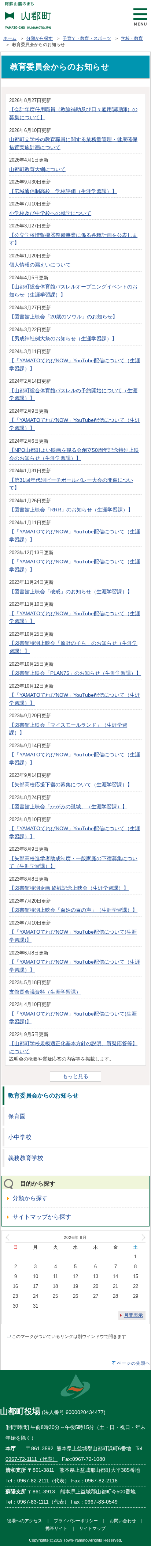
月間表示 (133, 1315)
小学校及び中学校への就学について (50, 213)
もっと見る (75, 1076)
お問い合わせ (123, 1520)
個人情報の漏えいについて (40, 265)
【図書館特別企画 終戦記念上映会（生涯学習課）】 (69, 888)
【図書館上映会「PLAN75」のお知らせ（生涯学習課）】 (75, 673)
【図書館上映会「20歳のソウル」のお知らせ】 (63, 317)
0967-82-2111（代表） (43, 1480)
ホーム (9, 38)
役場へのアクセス (24, 1520)
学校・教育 (132, 38)
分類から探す (39, 38)
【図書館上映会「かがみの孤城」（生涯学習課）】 (68, 806)
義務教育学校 (25, 1158)
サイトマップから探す (41, 1217)
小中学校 (20, 1137)
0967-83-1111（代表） (43, 1502)
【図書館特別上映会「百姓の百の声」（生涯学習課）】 (73, 910)
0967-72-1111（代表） (31, 1459)
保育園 (17, 1116)
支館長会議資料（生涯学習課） (45, 992)
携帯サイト (56, 1528)
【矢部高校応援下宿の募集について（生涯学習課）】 (70, 784)
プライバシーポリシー (76, 1520)
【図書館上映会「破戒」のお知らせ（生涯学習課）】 (70, 591)
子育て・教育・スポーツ (87, 38)
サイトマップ (92, 1528)
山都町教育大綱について (37, 169)
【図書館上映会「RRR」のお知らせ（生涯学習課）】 (71, 510)
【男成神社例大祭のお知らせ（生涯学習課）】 (63, 338)
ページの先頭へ (133, 1363)
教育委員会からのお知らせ (43, 1095)
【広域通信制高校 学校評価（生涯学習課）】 (63, 191)
